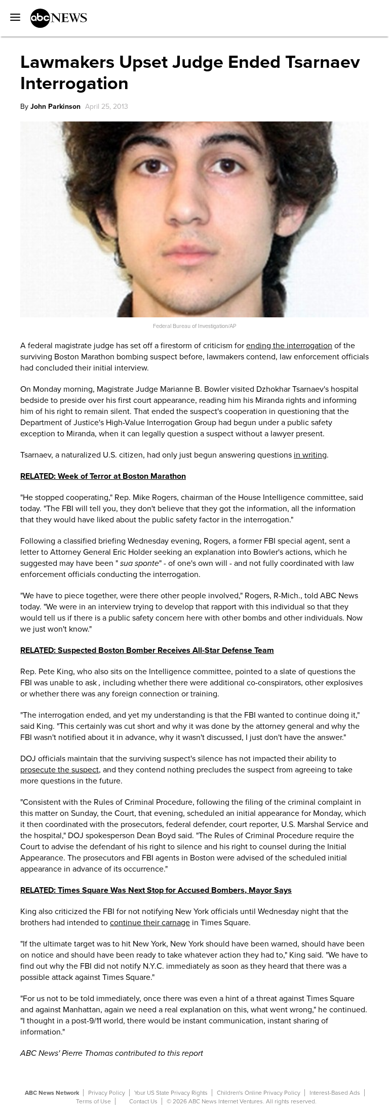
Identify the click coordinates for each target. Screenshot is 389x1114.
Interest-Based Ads (334, 1092)
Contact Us (143, 1101)
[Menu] (12, 13)
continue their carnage (150, 923)
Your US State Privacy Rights (171, 1092)
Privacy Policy (106, 1092)
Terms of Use (93, 1101)
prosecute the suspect (59, 770)
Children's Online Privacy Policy (258, 1092)
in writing (310, 455)
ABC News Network (52, 1092)
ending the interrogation (289, 346)
